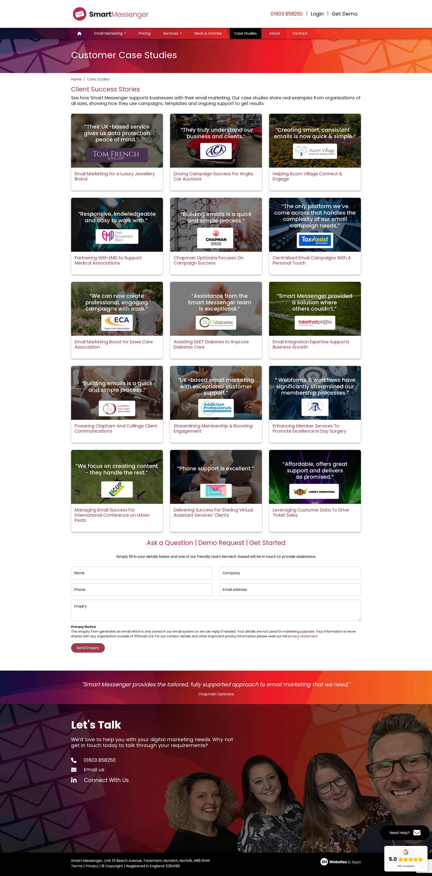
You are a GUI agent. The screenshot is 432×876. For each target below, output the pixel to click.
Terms (77, 866)
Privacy (92, 866)
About (274, 33)
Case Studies (247, 33)
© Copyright (112, 866)
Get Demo (345, 14)
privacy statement (302, 636)
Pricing (145, 33)
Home (76, 79)
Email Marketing (108, 33)
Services (171, 33)
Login (317, 14)
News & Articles (208, 33)
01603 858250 (287, 13)
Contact (300, 33)
